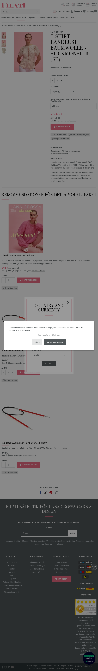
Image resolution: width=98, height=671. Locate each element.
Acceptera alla (55, 342)
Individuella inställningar (49, 335)
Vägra (37, 342)
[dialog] (49, 335)
